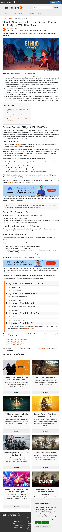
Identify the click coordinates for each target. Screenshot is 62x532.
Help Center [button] (30, 13)
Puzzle (34, 33)
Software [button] (22, 13)
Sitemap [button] (38, 13)
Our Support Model (18, 525)
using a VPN (18, 144)
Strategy (22, 33)
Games (10, 18)
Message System (29, 328)
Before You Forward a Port (14, 113)
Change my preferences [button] (42, 526)
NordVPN (19, 149)
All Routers (30, 525)
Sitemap (29, 518)
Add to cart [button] (55, 2)
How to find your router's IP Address (17, 115)
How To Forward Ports (13, 117)
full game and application (40, 348)
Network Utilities (11, 231)
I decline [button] (45, 523)
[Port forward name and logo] (8, 2)
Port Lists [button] (14, 13)
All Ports (29, 527)
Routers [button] (6, 13)
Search (56, 7)
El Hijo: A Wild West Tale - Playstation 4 (16, 339)
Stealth (27, 33)
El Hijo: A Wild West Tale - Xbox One (15, 345)
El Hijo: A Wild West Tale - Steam (14, 341)
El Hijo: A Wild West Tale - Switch (14, 343)
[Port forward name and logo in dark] (13, 7)
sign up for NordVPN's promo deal (21, 257)
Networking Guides (18, 527)
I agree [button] (38, 523)
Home (4, 18)
